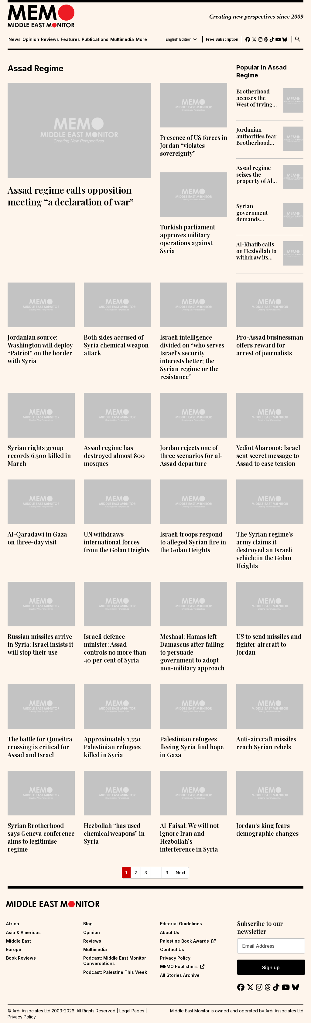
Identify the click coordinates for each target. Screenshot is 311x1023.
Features (70, 39)
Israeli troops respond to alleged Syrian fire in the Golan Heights (193, 542)
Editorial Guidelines (181, 923)
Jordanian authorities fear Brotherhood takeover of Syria (256, 136)
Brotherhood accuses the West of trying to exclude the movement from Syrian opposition (256, 98)
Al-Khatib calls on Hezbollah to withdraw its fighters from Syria (256, 251)
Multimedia (122, 39)
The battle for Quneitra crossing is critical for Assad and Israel (40, 747)
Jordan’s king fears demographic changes (267, 829)
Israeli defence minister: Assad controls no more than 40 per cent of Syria (115, 648)
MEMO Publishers (179, 966)
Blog (88, 923)
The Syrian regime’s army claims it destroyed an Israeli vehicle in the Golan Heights (264, 550)
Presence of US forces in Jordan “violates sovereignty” (193, 145)
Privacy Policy (175, 957)
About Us (169, 932)
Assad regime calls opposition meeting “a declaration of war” (71, 196)
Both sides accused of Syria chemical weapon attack (116, 345)
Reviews (50, 39)
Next (180, 872)
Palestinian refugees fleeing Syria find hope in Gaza (192, 747)
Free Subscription (222, 39)
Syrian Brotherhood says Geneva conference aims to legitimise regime (41, 837)
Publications (95, 39)
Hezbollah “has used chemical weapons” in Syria (114, 833)
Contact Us (172, 949)
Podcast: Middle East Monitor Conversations (114, 960)
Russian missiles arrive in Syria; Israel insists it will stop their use (40, 644)
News (15, 39)
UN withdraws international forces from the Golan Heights (116, 542)
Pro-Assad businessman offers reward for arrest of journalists (269, 345)
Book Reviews (21, 957)
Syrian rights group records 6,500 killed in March (39, 455)
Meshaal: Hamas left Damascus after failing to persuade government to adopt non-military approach (192, 652)
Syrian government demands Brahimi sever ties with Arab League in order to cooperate (257, 213)
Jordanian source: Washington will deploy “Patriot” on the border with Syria (40, 349)
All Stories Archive (180, 975)
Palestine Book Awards (184, 940)
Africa (12, 923)
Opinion (30, 39)
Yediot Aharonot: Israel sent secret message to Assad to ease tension (268, 455)
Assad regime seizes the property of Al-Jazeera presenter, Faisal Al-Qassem (255, 175)
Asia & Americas (23, 932)
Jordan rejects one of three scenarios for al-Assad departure (191, 455)
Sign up (271, 967)
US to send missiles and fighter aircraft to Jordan (268, 644)
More (141, 39)
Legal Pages (131, 1010)
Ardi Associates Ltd (284, 1010)
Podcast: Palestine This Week (115, 972)
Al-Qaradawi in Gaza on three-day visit (37, 538)
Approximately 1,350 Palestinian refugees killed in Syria (112, 747)
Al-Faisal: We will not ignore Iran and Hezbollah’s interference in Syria (189, 837)
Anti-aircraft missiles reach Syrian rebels (266, 743)
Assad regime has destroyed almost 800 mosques (114, 455)
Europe (13, 949)
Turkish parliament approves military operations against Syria (187, 239)
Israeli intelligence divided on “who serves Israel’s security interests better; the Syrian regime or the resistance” (192, 357)
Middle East (18, 940)
